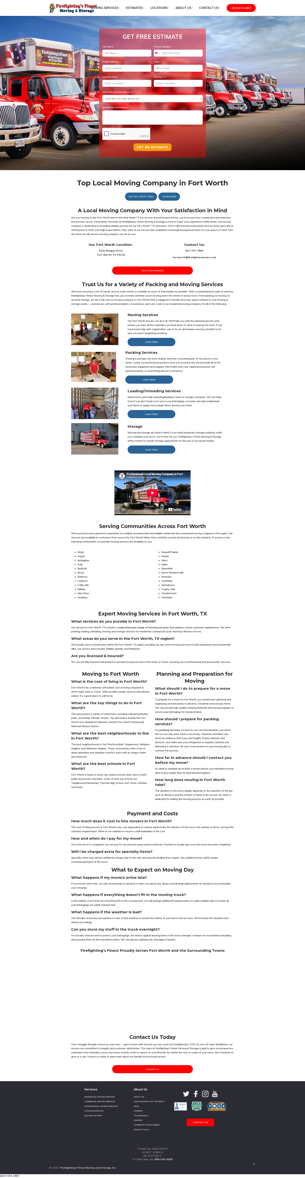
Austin (119, 648)
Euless (81, 589)
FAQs (136, 1106)
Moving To (160, 76)
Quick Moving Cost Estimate (149, 1101)
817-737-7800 (194, 250)
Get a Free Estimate (152, 270)
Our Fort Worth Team (141, 196)
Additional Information (114, 107)
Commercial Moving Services (99, 1101)
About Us (139, 1097)
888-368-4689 (164, 1159)
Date (156, 61)
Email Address (110, 61)
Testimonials (169, 196)
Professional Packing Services (101, 1106)
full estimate (144, 831)
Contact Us (152, 1069)
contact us (174, 768)
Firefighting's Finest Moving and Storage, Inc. (88, 1167)
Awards (138, 1120)
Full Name (107, 46)
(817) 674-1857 (241, 8)
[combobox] (157, 53)
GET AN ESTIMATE (152, 147)
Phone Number (162, 46)
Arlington (83, 560)
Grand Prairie (169, 552)
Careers (138, 1111)
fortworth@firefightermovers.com (194, 257)
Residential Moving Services (99, 1097)
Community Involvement (147, 1125)
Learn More (151, 341)
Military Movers (93, 1115)
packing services (169, 730)
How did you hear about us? (118, 91)
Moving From (109, 76)
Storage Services (93, 1111)
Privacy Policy (141, 1129)
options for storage (151, 939)
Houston (134, 648)
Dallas (110, 648)
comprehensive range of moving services (143, 627)
